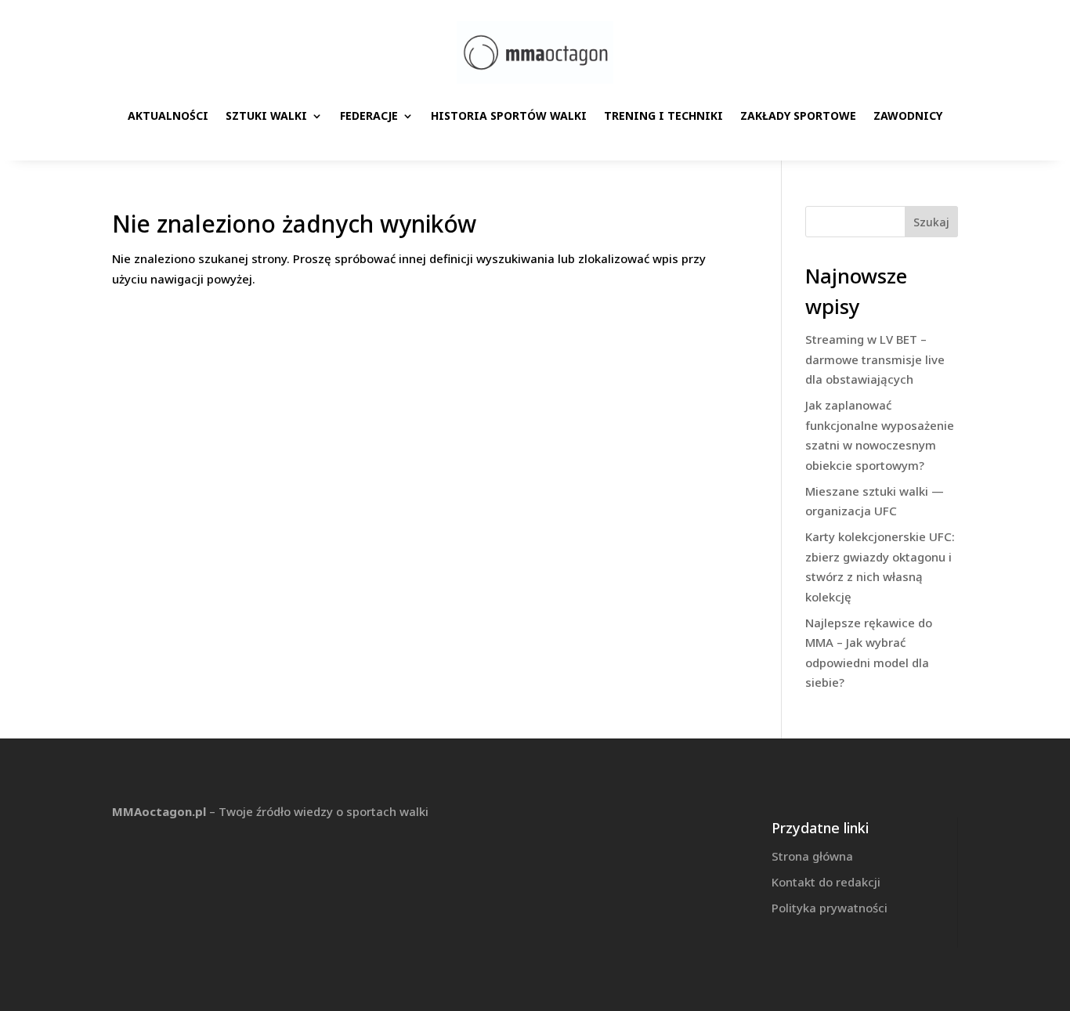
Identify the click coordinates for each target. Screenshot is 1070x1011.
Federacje (369, 115)
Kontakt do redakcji (826, 882)
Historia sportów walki (509, 115)
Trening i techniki (663, 115)
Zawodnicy (907, 115)
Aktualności (168, 115)
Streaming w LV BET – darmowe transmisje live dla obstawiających (875, 359)
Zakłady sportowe (798, 115)
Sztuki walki (266, 115)
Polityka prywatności (829, 907)
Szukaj (931, 222)
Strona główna (812, 856)
